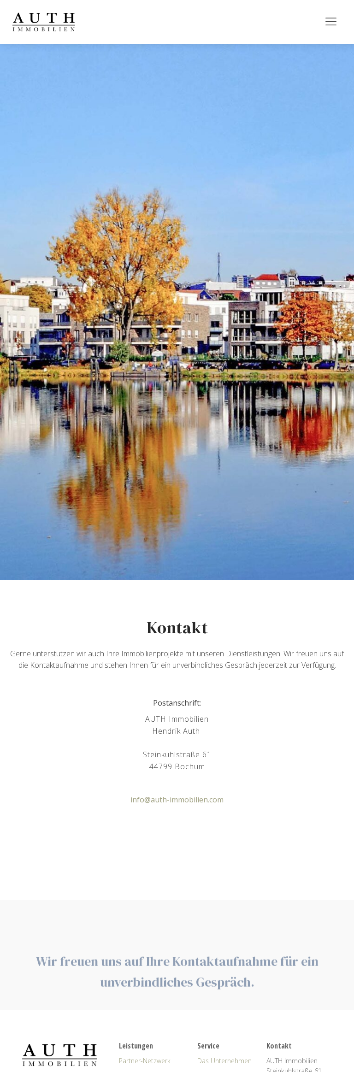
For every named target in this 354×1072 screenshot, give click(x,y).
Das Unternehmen (224, 1060)
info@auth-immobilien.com (177, 800)
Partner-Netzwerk (145, 1060)
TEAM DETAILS (177, 883)
